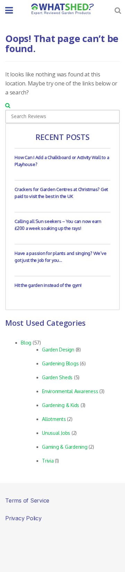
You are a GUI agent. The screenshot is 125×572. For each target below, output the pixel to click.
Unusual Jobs (56, 433)
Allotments (54, 419)
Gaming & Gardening (65, 447)
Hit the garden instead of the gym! (48, 285)
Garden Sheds (57, 377)
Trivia (48, 461)
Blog (26, 343)
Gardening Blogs (60, 363)
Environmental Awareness (70, 391)
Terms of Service (27, 500)
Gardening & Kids (60, 405)
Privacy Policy (23, 518)
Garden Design (58, 350)
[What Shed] (62, 9)
